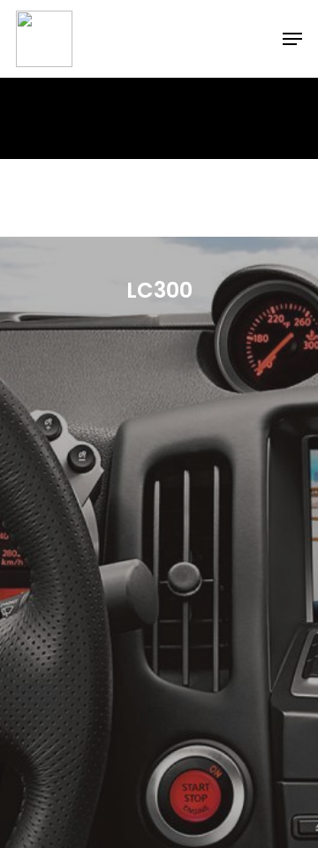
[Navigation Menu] (292, 39)
